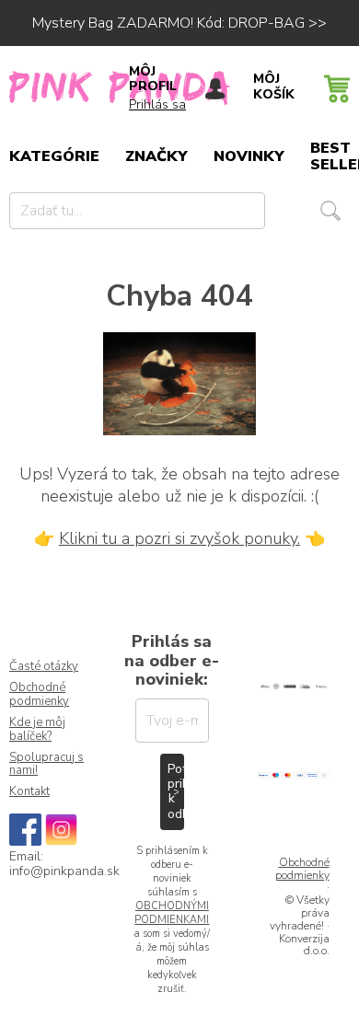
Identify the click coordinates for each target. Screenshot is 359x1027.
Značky (156, 156)
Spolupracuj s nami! (46, 765)
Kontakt (29, 792)
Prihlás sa (157, 105)
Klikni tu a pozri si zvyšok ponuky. (179, 538)
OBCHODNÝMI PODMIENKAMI (171, 913)
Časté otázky (43, 667)
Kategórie (54, 156)
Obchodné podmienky (39, 695)
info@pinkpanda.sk (64, 871)
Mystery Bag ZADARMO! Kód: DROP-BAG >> (179, 23)
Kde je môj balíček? (37, 730)
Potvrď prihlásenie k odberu (176, 791)
